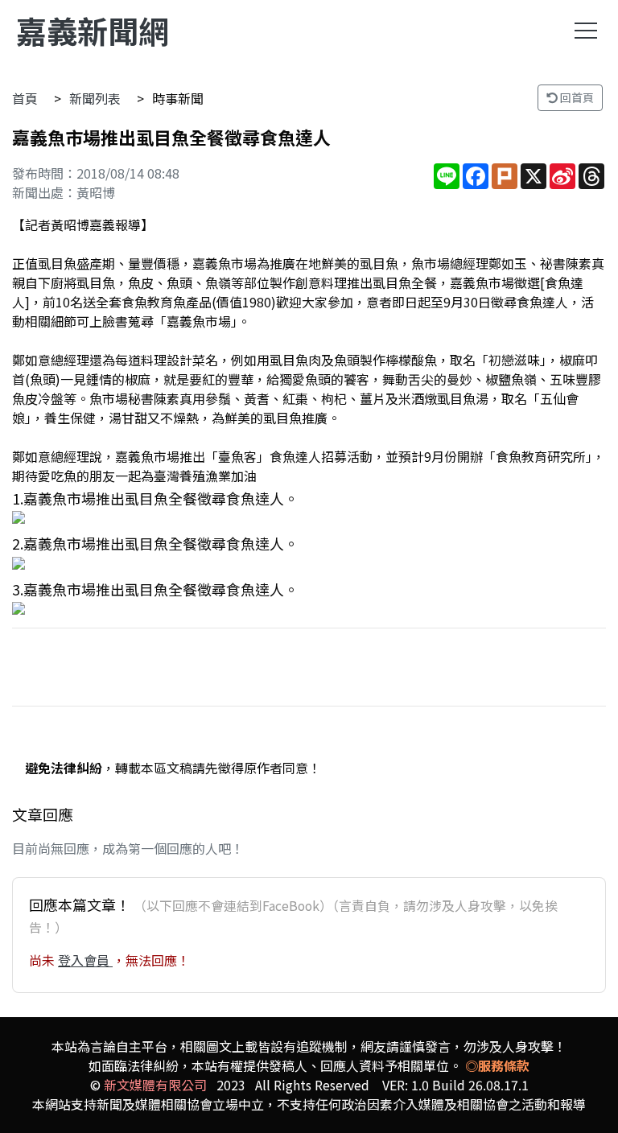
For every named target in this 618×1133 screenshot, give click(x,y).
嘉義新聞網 (92, 30)
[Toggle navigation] (586, 30)
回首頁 (576, 97)
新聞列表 (95, 98)
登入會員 (85, 960)
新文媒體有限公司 (155, 1084)
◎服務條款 (497, 1065)
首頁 (25, 98)
